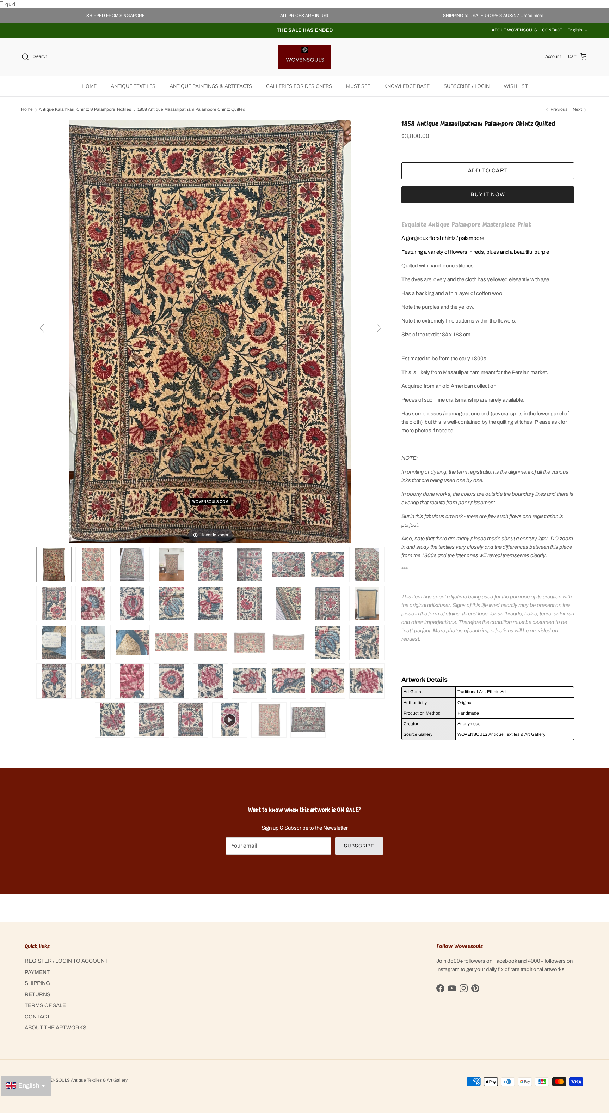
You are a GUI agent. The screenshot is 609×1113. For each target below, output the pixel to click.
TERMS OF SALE (45, 1005)
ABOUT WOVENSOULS (514, 30)
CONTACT (552, 30)
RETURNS (37, 994)
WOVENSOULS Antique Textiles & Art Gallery (83, 1080)
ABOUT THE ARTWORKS (55, 1027)
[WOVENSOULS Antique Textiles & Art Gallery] (304, 57)
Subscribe (359, 845)
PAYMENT (37, 972)
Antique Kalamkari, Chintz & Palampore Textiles (85, 109)
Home (27, 109)
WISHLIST (516, 86)
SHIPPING (37, 983)
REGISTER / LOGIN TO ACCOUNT (66, 961)
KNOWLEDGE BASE (407, 86)
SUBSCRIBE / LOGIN (467, 86)
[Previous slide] (42, 328)
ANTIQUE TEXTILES (133, 86)
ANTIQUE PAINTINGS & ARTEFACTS (211, 86)
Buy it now (487, 194)
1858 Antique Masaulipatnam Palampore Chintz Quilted (191, 109)
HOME (89, 86)
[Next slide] (379, 328)
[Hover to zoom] (210, 331)
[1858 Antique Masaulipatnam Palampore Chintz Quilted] (93, 564)
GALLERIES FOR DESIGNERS (299, 86)
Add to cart (488, 170)
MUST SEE (358, 86)
